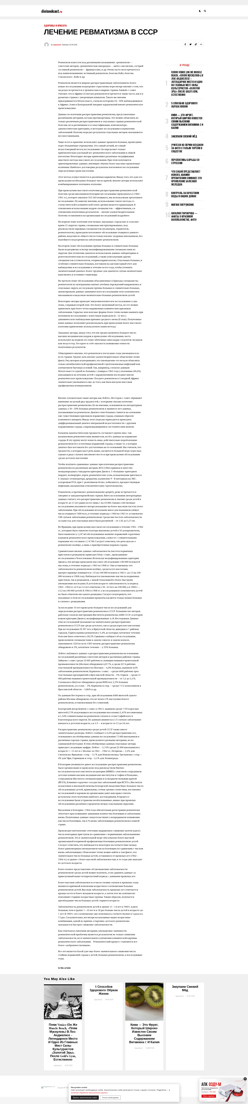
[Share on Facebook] (185, 44)
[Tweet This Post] (190, 44)
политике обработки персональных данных (89, 1093)
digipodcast (57, 44)
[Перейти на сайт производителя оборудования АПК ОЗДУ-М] (222, 1090)
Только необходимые (110, 1098)
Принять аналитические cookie (85, 1098)
